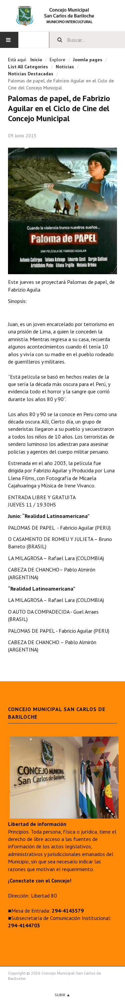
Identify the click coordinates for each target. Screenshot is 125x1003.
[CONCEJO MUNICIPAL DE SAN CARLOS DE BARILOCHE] (62, 15)
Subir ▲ (62, 994)
